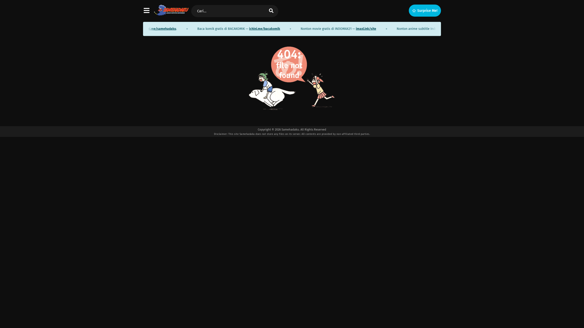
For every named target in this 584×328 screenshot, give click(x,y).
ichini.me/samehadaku (154, 29)
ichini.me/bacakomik (259, 29)
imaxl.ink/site (361, 29)
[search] (271, 11)
